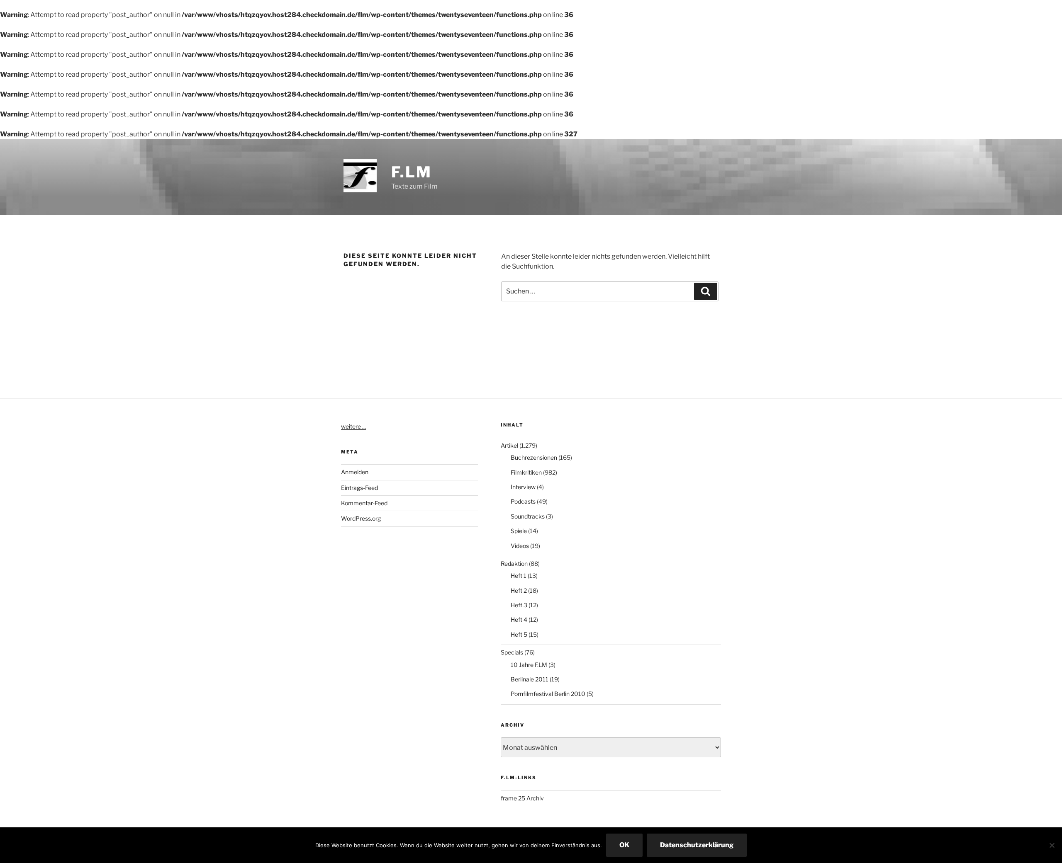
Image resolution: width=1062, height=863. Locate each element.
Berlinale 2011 (529, 679)
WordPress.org (361, 518)
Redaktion (514, 563)
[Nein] (1051, 845)
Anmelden (354, 471)
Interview (523, 486)
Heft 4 (519, 619)
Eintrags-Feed (359, 487)
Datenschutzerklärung (696, 845)
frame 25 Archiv (522, 798)
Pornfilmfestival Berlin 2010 (548, 693)
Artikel (509, 445)
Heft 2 (519, 590)
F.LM (411, 172)
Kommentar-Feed (364, 503)
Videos (520, 545)
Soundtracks (528, 516)
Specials (512, 652)
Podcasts (523, 501)
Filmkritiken (526, 472)
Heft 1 (518, 575)
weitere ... (353, 426)
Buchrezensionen (534, 457)
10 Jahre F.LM (529, 664)
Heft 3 (519, 604)
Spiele (519, 530)
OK (624, 845)
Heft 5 (519, 634)
